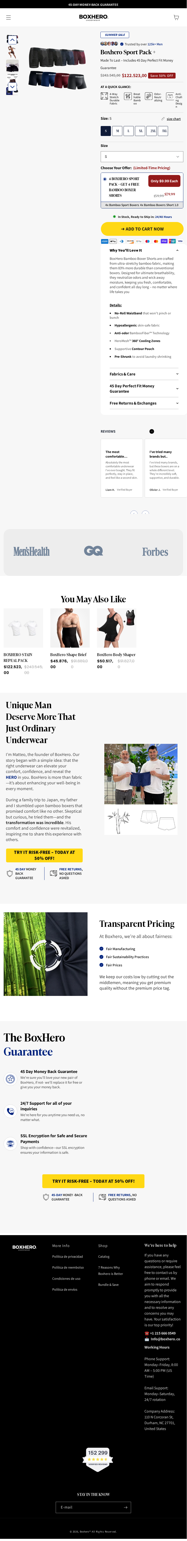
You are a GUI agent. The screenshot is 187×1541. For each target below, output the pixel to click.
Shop (103, 1245)
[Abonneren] (125, 1507)
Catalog (103, 1256)
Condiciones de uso (66, 1278)
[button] (8, 17)
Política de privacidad (67, 1256)
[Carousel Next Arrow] (12, 86)
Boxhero (84, 1531)
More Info (61, 1245)
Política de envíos (64, 1289)
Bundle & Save (108, 1284)
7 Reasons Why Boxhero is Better (110, 1270)
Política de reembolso (68, 1267)
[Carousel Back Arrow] (12, 40)
